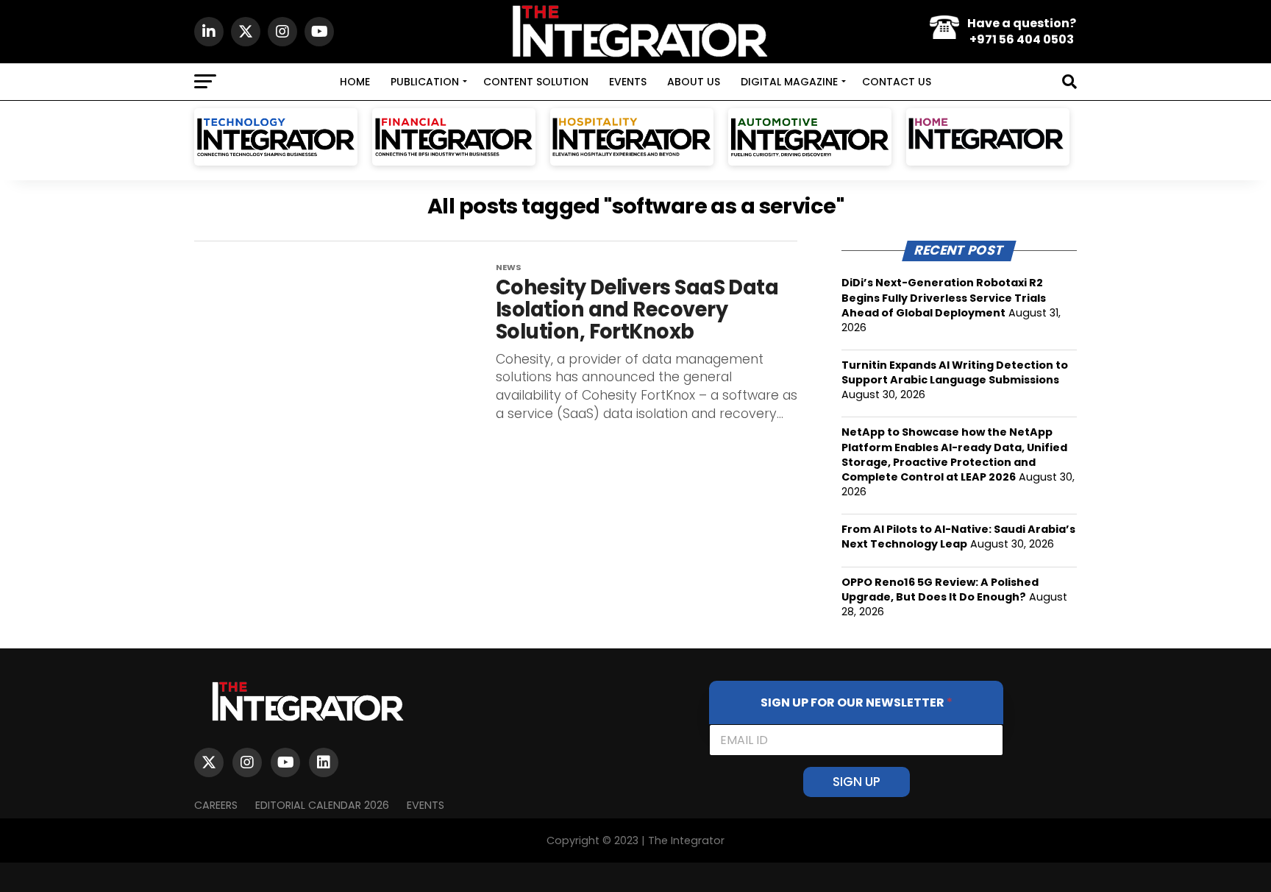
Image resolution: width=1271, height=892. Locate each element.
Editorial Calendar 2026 (322, 805)
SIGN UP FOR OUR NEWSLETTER (857, 702)
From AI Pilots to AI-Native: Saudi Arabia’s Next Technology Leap (958, 536)
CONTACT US (896, 81)
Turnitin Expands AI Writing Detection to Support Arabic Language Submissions (954, 372)
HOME (355, 81)
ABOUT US (693, 81)
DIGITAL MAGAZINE (789, 81)
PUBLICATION (425, 81)
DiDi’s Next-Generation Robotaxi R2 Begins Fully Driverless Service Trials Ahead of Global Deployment (943, 297)
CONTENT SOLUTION (535, 81)
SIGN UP (856, 781)
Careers (216, 805)
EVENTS (628, 81)
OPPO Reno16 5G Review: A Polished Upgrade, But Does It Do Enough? (940, 589)
